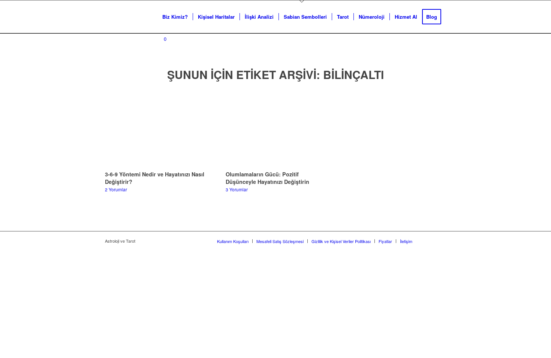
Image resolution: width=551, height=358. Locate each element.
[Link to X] (429, 240)
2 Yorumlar (116, 189)
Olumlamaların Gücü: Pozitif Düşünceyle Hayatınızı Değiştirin (267, 177)
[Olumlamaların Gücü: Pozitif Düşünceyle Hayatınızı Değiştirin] (276, 127)
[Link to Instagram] (440, 240)
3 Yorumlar (237, 189)
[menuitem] (175, 16)
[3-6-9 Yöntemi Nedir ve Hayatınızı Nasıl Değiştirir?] (155, 127)
